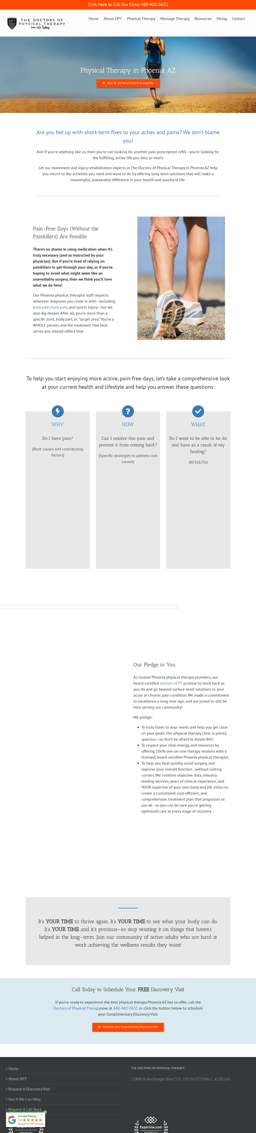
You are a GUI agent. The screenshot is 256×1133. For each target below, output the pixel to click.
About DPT (17, 1078)
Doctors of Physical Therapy (76, 1008)
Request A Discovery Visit (29, 1089)
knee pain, (41, 307)
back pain (59, 307)
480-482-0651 (125, 1008)
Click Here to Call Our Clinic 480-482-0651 (128, 4)
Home (13, 1068)
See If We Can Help (24, 1099)
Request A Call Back (25, 1109)
